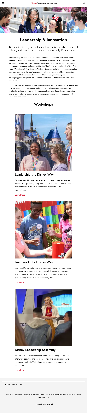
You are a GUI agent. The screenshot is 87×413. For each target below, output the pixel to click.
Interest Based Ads (43, 398)
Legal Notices (19, 395)
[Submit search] (84, 3)
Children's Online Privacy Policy (72, 395)
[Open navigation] (3, 3)
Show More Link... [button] (15, 385)
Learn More (20, 195)
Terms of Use (9, 395)
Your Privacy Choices (39, 395)
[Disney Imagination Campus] (44, 3)
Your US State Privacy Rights (54, 395)
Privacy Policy (28, 395)
